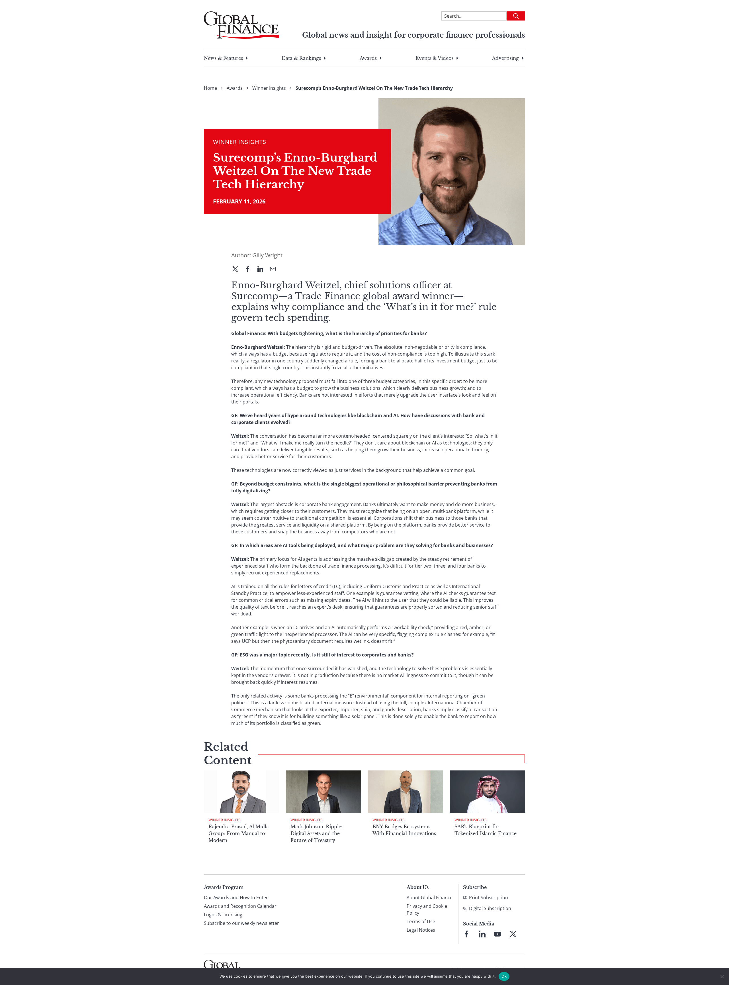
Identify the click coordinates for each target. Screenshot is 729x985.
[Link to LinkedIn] (482, 934)
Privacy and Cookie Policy (427, 909)
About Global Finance (429, 897)
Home (210, 88)
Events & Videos (434, 58)
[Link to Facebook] (466, 934)
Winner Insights (269, 88)
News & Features (223, 58)
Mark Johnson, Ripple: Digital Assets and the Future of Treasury (316, 833)
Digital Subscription (490, 908)
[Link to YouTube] (497, 934)
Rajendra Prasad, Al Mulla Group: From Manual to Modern (238, 833)
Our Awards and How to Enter (236, 897)
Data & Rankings (301, 58)
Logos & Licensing (223, 914)
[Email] (275, 269)
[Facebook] (250, 269)
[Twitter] (237, 269)
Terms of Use (421, 921)
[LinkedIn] (262, 269)
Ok (504, 976)
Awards (368, 58)
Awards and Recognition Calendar (240, 906)
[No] (722, 976)
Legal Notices (421, 930)
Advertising (505, 58)
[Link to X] (513, 934)
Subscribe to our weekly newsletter (241, 923)
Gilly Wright (267, 255)
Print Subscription (488, 897)
